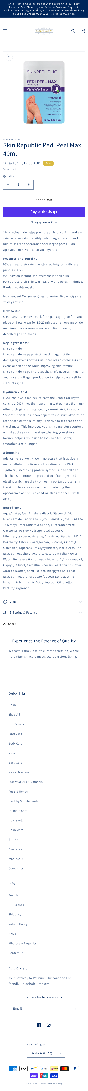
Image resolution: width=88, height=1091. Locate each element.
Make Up (14, 753)
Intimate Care (18, 811)
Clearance (15, 849)
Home (13, 705)
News (12, 934)
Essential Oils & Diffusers (26, 782)
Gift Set (14, 839)
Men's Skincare (19, 772)
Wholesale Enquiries (23, 943)
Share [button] (12, 624)
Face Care (15, 734)
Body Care (15, 743)
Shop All (14, 714)
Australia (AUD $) (42, 1053)
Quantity (8, 176)
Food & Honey (18, 791)
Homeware (16, 830)
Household (16, 820)
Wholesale (16, 859)
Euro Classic (38, 1083)
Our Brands (16, 724)
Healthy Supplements (23, 801)
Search (13, 895)
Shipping (15, 914)
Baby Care (15, 763)
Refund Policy (18, 924)
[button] (5, 31)
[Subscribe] (74, 1009)
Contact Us (16, 868)
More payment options (44, 222)
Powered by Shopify (53, 1083)
